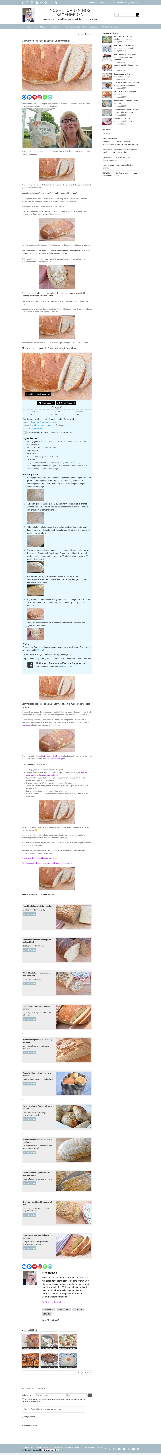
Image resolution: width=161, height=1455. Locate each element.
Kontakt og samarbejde (129, 2)
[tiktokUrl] (51, 1320)
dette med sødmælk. (50, 775)
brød (33, 422)
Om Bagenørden (91, 2)
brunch (51, 722)
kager (78, 1277)
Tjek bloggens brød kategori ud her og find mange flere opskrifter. (47, 863)
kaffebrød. (39, 650)
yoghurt (50, 425)
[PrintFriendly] (50, 97)
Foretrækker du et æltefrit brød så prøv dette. (39, 858)
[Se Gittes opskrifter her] (64, 1302)
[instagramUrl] (48, 1320)
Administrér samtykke (50, 1450)
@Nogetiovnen (65, 666)
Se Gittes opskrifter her (52, 1302)
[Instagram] (39, 97)
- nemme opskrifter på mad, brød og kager (70, 19)
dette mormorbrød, (49, 756)
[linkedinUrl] (58, 1320)
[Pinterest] (34, 97)
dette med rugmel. (58, 759)
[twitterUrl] (45, 1320)
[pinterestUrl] (53, 1320)
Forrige (80, 34)
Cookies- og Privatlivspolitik (31, 1450)
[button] (52, 407)
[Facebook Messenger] (29, 97)
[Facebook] (24, 97)
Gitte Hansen (37, 428)
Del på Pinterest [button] (67, 403)
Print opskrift (47, 403)
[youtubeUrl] (56, 1320)
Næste (88, 34)
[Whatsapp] (45, 97)
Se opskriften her (29, 914)
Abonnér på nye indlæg (109, 2)
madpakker (26, 725)
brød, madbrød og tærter (47, 422)
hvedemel (41, 425)
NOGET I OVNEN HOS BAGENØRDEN (70, 12)
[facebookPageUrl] (43, 1320)
